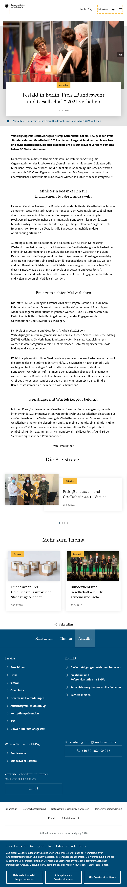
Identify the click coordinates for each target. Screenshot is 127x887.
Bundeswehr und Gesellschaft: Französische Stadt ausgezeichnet (31, 592)
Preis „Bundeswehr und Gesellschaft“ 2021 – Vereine (84, 494)
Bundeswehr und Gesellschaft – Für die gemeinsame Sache (87, 592)
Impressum (11, 808)
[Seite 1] (59, 523)
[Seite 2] (62, 523)
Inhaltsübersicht (70, 818)
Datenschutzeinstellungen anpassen (70, 808)
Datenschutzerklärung (34, 808)
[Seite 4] (67, 523)
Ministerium (44, 638)
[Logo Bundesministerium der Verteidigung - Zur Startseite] (21, 9)
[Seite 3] (64, 523)
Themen (66, 638)
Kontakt (52, 818)
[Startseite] (8, 121)
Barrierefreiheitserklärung (108, 808)
